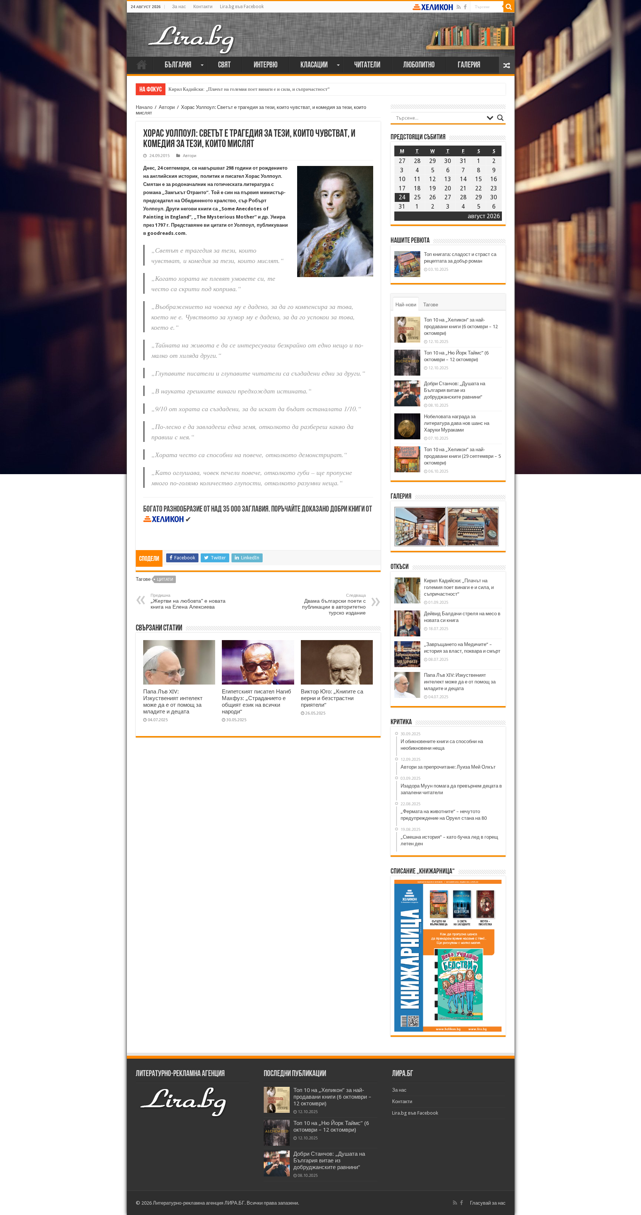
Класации (314, 65)
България (178, 65)
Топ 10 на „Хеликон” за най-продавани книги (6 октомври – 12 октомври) (461, 326)
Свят (224, 65)
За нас (179, 6)
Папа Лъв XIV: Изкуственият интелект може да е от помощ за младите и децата (173, 701)
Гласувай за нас (488, 1203)
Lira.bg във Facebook (242, 6)
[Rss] (458, 7)
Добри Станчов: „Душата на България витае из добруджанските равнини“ (454, 390)
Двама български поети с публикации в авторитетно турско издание (334, 604)
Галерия (469, 65)
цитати (165, 579)
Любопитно (419, 65)
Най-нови (405, 304)
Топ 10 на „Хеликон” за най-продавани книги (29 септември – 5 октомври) (462, 456)
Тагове (430, 304)
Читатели (367, 65)
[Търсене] (509, 6)
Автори (167, 107)
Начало (142, 64)
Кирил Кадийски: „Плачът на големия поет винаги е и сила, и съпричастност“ (249, 89)
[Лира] (192, 31)
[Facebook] (465, 7)
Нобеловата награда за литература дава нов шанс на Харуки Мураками (456, 423)
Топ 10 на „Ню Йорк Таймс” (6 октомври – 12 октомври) (331, 1126)
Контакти (203, 6)
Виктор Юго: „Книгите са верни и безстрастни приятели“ (332, 698)
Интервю (265, 65)
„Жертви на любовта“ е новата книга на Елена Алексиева (188, 601)
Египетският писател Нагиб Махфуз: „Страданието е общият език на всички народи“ (256, 701)
